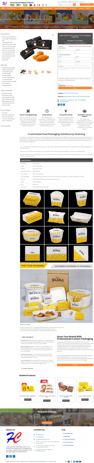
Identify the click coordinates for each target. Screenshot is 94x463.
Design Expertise (27, 368)
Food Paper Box (11, 8)
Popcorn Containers (6, 116)
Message (60, 66)
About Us (72, 8)
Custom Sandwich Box (7, 54)
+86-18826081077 (64, 2)
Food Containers (24, 8)
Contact (81, 8)
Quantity (78, 50)
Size (59, 50)
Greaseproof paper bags (7, 68)
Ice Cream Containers (7, 118)
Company (78, 61)
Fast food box (5, 58)
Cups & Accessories (60, 8)
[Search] (74, 4)
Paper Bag (36, 8)
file (59, 84)
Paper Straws (5, 105)
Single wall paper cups (7, 97)
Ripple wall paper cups (7, 101)
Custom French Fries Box (7, 46)
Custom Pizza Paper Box (7, 52)
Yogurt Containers (6, 120)
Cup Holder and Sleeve (7, 103)
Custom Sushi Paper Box (7, 56)
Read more (28, 399)
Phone (59, 61)
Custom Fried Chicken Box (19, 19)
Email (77, 56)
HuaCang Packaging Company (21, 3)
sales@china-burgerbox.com (78, 2)
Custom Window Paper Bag (8, 81)
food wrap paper (47, 8)
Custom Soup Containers (7, 36)
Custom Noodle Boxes (7, 48)
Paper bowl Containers (7, 115)
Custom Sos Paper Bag (7, 77)
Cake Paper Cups (6, 93)
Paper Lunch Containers (7, 50)
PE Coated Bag (5, 83)
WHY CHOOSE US (27, 337)
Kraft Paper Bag (5, 75)
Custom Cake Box (6, 42)
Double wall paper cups (7, 99)
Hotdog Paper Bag (6, 85)
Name (59, 56)
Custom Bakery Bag (6, 71)
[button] (59, 105)
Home (3, 8)
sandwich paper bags (7, 69)
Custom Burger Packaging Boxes (9, 38)
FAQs (87, 8)
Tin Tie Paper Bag (6, 79)
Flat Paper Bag (5, 73)
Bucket (3, 113)
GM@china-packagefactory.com (44, 450)
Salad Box (4, 60)
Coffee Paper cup (6, 95)
